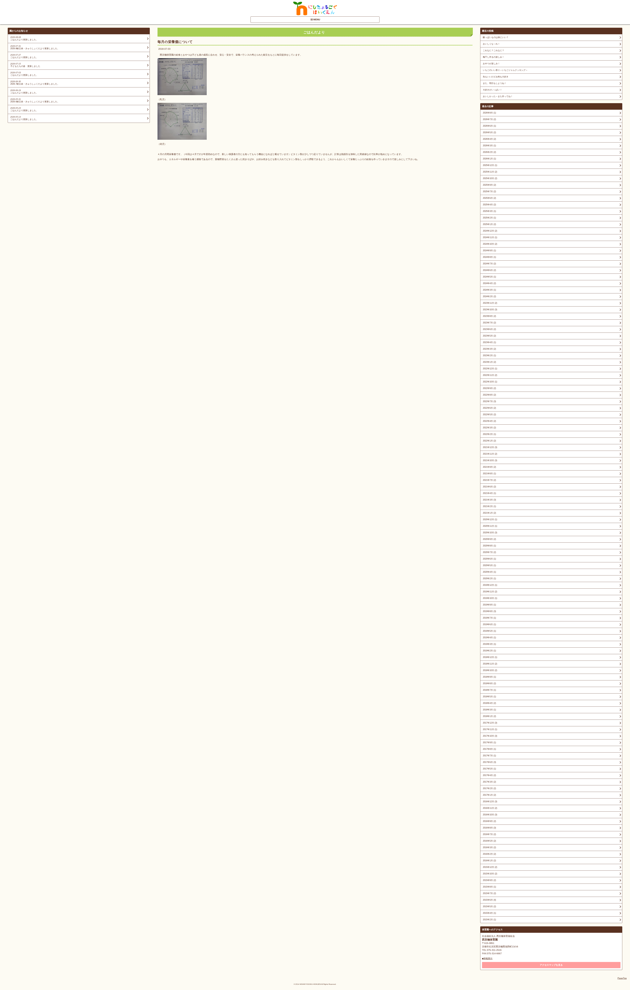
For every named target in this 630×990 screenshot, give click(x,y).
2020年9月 (489, 539)
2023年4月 (489, 342)
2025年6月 (489, 198)
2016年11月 (490, 808)
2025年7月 (489, 191)
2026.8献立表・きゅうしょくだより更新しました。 (34, 48)
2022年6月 (489, 408)
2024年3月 (489, 290)
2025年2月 (489, 217)
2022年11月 (490, 375)
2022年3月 (489, 427)
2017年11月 (490, 729)
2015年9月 (489, 880)
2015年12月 (490, 867)
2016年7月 (489, 834)
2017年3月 (489, 782)
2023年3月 (489, 349)
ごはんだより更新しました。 (24, 39)
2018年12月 (490, 657)
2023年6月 (489, 329)
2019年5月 (489, 631)
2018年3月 (489, 709)
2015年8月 (489, 887)
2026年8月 (489, 113)
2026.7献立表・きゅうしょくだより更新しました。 (34, 84)
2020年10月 (490, 532)
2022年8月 (489, 395)
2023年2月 (489, 355)
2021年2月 (489, 506)
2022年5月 (489, 414)
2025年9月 (489, 185)
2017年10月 (490, 736)
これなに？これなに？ (493, 50)
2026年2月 (489, 152)
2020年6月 (489, 559)
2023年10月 (490, 309)
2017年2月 (489, 788)
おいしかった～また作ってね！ (498, 96)
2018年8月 (489, 683)
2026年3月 (489, 145)
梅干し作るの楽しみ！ (493, 57)
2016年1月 (489, 860)
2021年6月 (489, 486)
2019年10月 (490, 598)
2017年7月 (489, 755)
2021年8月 (489, 473)
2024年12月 (490, 231)
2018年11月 (490, 664)
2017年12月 (490, 723)
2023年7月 (489, 322)
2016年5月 (489, 841)
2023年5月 (489, 336)
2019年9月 (489, 604)
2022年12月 (490, 368)
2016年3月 (489, 847)
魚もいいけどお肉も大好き (495, 76)
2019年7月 (489, 618)
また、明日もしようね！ (494, 83)
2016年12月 (490, 801)
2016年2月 (489, 854)
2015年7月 (489, 893)
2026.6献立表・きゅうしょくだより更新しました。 (34, 101)
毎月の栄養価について (175, 42)
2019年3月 (489, 644)
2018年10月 (490, 670)
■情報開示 (487, 958)
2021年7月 (489, 480)
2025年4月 (489, 204)
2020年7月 (489, 552)
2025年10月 (490, 178)
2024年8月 (489, 257)
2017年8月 (489, 749)
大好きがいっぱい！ (492, 90)
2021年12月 (490, 447)
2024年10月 (490, 244)
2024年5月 (489, 277)
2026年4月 (489, 139)
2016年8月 (489, 828)
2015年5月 (489, 906)
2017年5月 (489, 768)
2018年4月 (489, 703)
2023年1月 (489, 362)
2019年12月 (490, 585)
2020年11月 (490, 526)
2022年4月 (489, 421)
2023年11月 (490, 303)
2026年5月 (489, 132)
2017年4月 (489, 775)
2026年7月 (489, 119)
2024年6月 (489, 270)
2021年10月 (490, 460)
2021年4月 (489, 493)
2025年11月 (490, 172)
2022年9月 (489, 388)
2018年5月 (489, 696)
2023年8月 (489, 316)
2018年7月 (489, 690)
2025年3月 (489, 211)
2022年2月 (489, 434)
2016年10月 (490, 814)
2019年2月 (489, 650)
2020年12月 (490, 519)
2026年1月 (489, 158)
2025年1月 (489, 224)
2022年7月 (489, 401)
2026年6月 (489, 126)
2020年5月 (489, 565)
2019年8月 (489, 611)
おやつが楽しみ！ (491, 63)
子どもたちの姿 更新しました (25, 66)
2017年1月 (489, 795)
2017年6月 (489, 762)
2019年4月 (489, 637)
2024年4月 (489, 283)
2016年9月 (489, 821)
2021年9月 (489, 467)
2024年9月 (489, 250)
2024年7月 (489, 263)
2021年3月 (489, 500)
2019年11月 (490, 591)
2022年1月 (489, 440)
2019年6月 (489, 624)
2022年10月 (490, 381)
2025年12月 (490, 165)
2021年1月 (489, 513)
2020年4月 (489, 572)
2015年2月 (489, 919)
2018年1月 (489, 716)
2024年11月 (490, 237)
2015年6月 (489, 900)
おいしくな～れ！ (491, 44)
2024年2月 (489, 296)
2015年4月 (489, 913)
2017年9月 (489, 742)
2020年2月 (489, 578)
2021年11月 (490, 454)
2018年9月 (489, 677)
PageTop (622, 978)
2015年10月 (490, 873)
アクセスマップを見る (551, 965)
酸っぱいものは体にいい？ (495, 37)
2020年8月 (489, 545)
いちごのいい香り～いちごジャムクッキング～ (505, 70)
